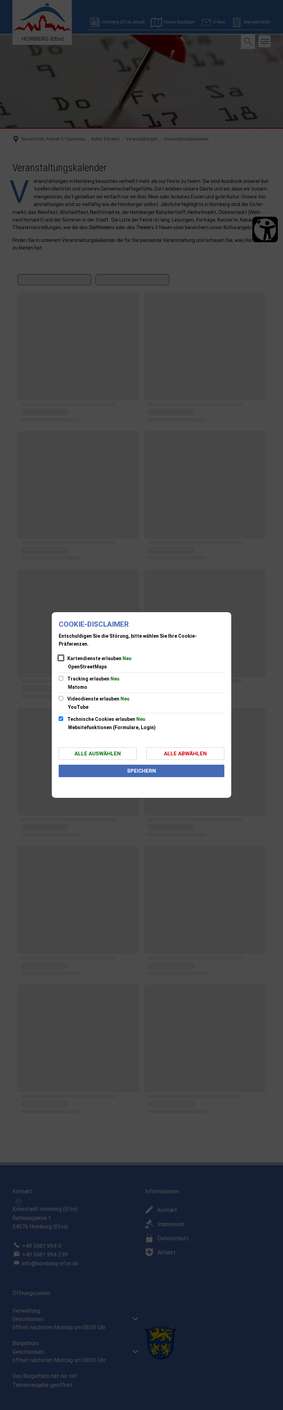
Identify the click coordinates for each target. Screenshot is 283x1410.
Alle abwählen (185, 754)
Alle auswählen (98, 754)
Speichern (141, 771)
